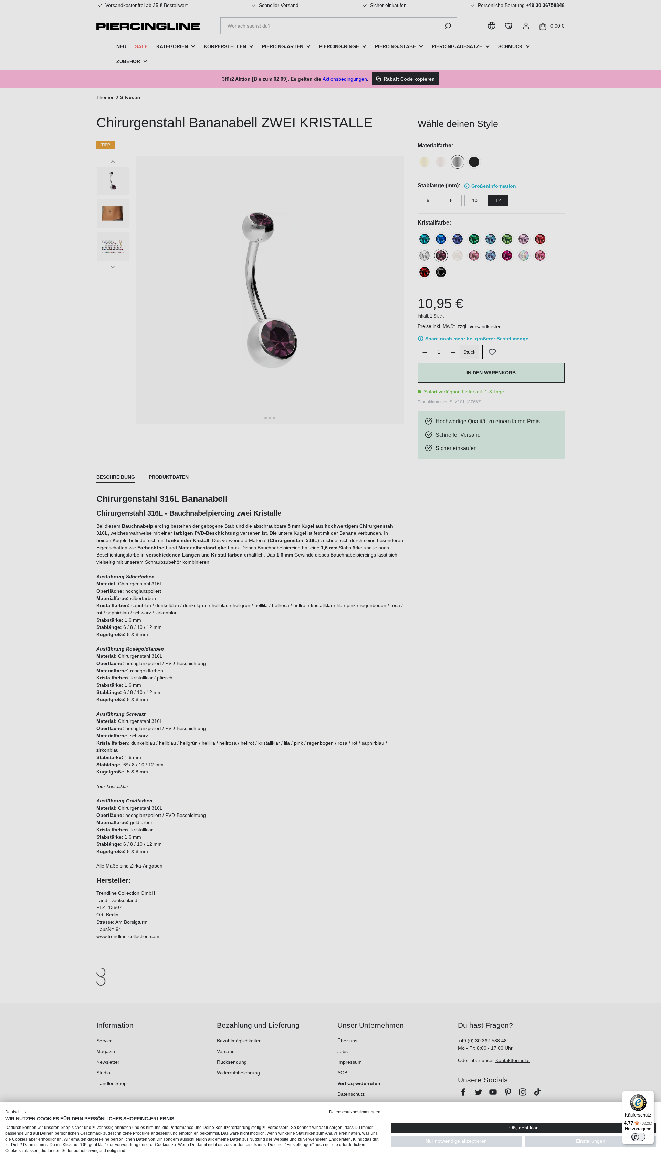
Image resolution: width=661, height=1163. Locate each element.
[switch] (638, 1137)
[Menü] (650, 1095)
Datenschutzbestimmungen (354, 1112)
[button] (16, 1112)
